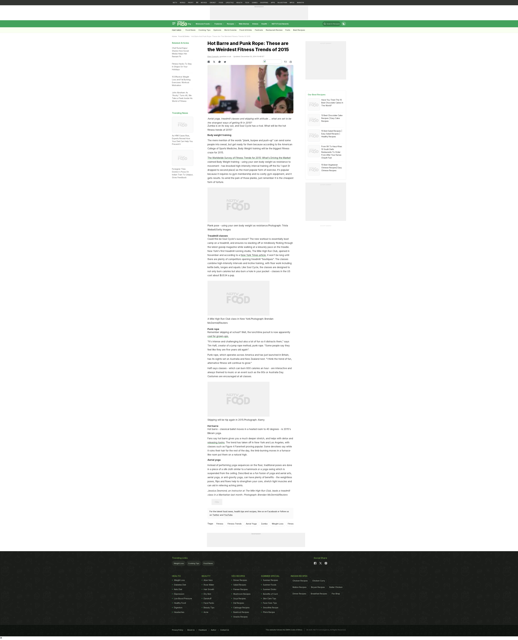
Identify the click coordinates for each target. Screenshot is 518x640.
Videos (255, 24)
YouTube (228, 515)
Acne (206, 612)
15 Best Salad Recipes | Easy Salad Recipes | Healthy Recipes (331, 134)
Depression (179, 594)
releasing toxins (216, 442)
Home (174, 36)
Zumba (264, 524)
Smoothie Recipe (270, 607)
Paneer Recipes (240, 589)
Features (218, 24)
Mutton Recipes (299, 587)
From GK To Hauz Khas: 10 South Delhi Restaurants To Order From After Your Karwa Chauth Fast (331, 152)
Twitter (215, 515)
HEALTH (239, 3)
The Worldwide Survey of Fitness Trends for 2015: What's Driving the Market (249, 157)
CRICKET (213, 3)
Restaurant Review (274, 30)
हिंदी (197, 3)
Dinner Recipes (240, 580)
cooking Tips (204, 30)
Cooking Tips (193, 563)
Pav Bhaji (336, 593)
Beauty (206, 576)
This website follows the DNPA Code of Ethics (284, 630)
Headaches (179, 612)
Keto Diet (178, 589)
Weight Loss (277, 524)
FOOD (221, 3)
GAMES (255, 3)
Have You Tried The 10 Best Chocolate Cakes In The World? (332, 103)
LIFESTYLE (230, 3)
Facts (287, 30)
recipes (252, 511)
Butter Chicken (336, 587)
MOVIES (204, 3)
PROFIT (190, 3)
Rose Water (209, 585)
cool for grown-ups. (218, 336)
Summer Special (270, 576)
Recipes (230, 24)
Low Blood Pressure (183, 598)
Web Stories (244, 24)
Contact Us (224, 630)
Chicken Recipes (300, 581)
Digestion (178, 607)
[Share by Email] (285, 62)
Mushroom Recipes (242, 594)
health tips (239, 511)
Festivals (259, 30)
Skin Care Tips (269, 598)
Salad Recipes (239, 585)
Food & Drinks (246, 30)
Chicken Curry (318, 581)
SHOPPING (264, 3)
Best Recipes (299, 30)
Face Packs (209, 603)
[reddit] (225, 62)
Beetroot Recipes (241, 612)
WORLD (182, 3)
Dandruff (207, 598)
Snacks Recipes (240, 617)
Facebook (272, 511)
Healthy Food (180, 603)
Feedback (203, 630)
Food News (191, 30)
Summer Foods (269, 585)
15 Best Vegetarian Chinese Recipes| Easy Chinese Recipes (331, 168)
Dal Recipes (238, 603)
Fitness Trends (235, 524)
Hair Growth (209, 589)
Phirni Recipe (269, 612)
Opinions (217, 30)
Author (213, 630)
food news (228, 511)
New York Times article (253, 255)
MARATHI (300, 3)
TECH (247, 3)
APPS (273, 3)
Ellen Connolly (213, 56)
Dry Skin (207, 594)
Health (264, 24)
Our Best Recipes (317, 94)
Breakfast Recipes (319, 593)
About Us (191, 630)
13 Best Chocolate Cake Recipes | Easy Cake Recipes (332, 118)
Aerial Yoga (251, 524)
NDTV (175, 3)
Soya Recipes (239, 598)
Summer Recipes (270, 580)
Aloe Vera (208, 580)
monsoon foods (203, 24)
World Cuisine (230, 30)
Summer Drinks (269, 589)
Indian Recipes (299, 576)
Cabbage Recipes (241, 607)
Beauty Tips (209, 607)
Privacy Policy (177, 630)
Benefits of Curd (270, 594)
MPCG (292, 3)
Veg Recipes (238, 576)
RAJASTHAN (282, 3)
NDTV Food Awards (280, 24)
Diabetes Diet (180, 585)
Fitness (219, 524)
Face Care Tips (270, 603)
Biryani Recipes (318, 587)
